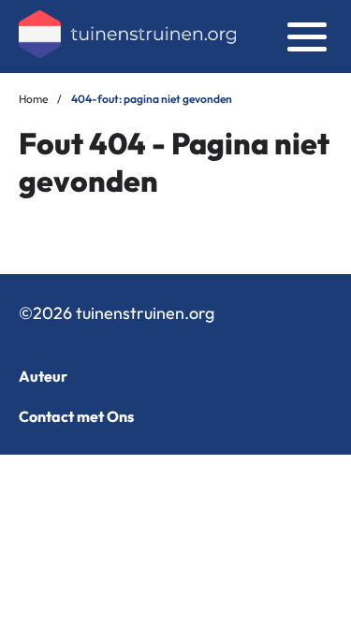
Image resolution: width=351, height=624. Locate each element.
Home (33, 99)
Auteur (43, 376)
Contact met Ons (76, 416)
